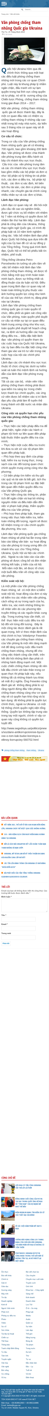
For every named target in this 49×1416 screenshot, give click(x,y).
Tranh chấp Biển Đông (10, 1348)
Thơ (27, 1356)
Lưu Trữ (29, 1305)
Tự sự (28, 1359)
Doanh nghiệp (6, 1301)
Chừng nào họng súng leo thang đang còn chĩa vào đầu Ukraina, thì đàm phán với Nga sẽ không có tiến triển (29, 1243)
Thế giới (29, 1334)
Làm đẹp (29, 1330)
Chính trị (4, 1279)
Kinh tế (4, 1305)
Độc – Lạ (29, 1367)
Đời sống (5, 1370)
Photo (3, 1319)
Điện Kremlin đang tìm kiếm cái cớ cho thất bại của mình (29, 1213)
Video (3, 1323)
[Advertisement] (24, 795)
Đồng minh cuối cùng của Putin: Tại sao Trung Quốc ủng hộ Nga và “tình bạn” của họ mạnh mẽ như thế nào (29, 1202)
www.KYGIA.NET (29, 1399)
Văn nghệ (5, 1367)
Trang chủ (5, 14)
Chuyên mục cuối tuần (35, 1279)
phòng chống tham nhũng (14, 750)
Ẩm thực (4, 1272)
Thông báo (5, 1345)
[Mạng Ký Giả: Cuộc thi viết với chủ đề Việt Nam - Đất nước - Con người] (24, 759)
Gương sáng (6, 1290)
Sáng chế (29, 1294)
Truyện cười (31, 1283)
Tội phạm (29, 1345)
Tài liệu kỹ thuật (7, 1334)
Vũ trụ (3, 1377)
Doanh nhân (30, 1301)
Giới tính (29, 1286)
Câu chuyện (30, 1276)
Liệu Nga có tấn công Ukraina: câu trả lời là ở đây (28, 1186)
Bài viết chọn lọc (32, 1272)
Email (4, 924)
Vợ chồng (5, 1374)
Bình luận (6, 897)
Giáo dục (4, 1286)
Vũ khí (28, 1374)
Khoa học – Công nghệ (35, 1290)
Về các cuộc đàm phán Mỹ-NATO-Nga (28, 1227)
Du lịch (28, 1352)
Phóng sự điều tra (8, 1316)
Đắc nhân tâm (31, 1363)
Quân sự (29, 1323)
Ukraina (41, 750)
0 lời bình (8, 34)
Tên (3, 915)
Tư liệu (4, 1352)
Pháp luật (29, 1312)
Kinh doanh (30, 1297)
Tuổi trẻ (29, 1370)
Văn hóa (4, 1363)
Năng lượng (30, 1338)
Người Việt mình (8, 1308)
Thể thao (4, 1341)
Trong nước (30, 1348)
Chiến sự (5, 1338)
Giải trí (4, 1283)
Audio (28, 1319)
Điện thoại (30, 1377)
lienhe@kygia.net (14, 1405)
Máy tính (4, 1294)
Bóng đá (29, 1341)
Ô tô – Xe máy (31, 1308)
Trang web (6, 933)
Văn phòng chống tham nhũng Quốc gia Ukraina (21, 25)
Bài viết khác (15, 14)
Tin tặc (4, 1297)
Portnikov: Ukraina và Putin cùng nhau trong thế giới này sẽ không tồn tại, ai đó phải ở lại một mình (29, 1257)
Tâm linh (4, 1356)
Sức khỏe (5, 1330)
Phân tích (5, 1312)
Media (28, 1316)
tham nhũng (31, 750)
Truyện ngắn (6, 1359)
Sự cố (3, 1327)
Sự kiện (29, 1327)
